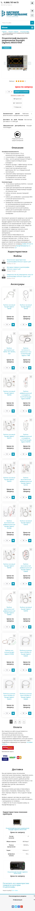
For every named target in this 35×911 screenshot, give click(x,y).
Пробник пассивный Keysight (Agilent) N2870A (9, 393)
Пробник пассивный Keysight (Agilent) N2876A (26, 609)
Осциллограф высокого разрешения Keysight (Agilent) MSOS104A (17, 828)
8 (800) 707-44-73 (27, 244)
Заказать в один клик (17, 95)
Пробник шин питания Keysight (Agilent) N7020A (9, 652)
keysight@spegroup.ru (23, 246)
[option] (17, 62)
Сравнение (18, 103)
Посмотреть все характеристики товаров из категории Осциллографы (16, 885)
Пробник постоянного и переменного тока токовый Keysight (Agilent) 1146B (25, 351)
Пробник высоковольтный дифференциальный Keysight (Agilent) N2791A (26, 481)
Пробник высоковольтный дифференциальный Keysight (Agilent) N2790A (9, 524)
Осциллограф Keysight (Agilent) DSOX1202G (17, 872)
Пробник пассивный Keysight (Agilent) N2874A (9, 566)
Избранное (18, 107)
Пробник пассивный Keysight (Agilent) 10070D (9, 306)
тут (16, 247)
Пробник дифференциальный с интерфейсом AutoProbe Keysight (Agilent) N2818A (26, 394)
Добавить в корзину (21, 92)
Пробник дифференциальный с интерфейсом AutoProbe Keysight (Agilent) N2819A (26, 438)
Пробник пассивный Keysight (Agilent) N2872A (9, 479)
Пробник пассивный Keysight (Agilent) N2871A (9, 436)
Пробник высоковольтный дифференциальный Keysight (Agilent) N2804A (9, 610)
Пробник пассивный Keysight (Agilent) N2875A (26, 522)
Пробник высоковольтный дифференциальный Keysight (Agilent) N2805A (26, 567)
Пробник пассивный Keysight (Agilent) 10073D (26, 306)
